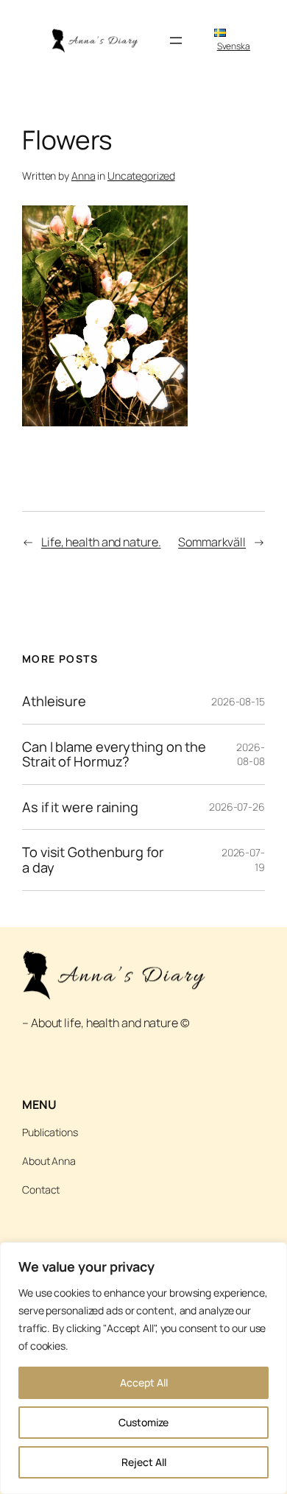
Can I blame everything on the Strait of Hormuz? (114, 754)
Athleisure (54, 701)
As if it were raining (80, 807)
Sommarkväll (212, 542)
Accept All (144, 1382)
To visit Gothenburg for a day (93, 860)
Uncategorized (141, 176)
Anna (83, 176)
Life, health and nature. (101, 542)
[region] (143, 1368)
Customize (143, 1422)
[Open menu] (176, 40)
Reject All (143, 1462)
